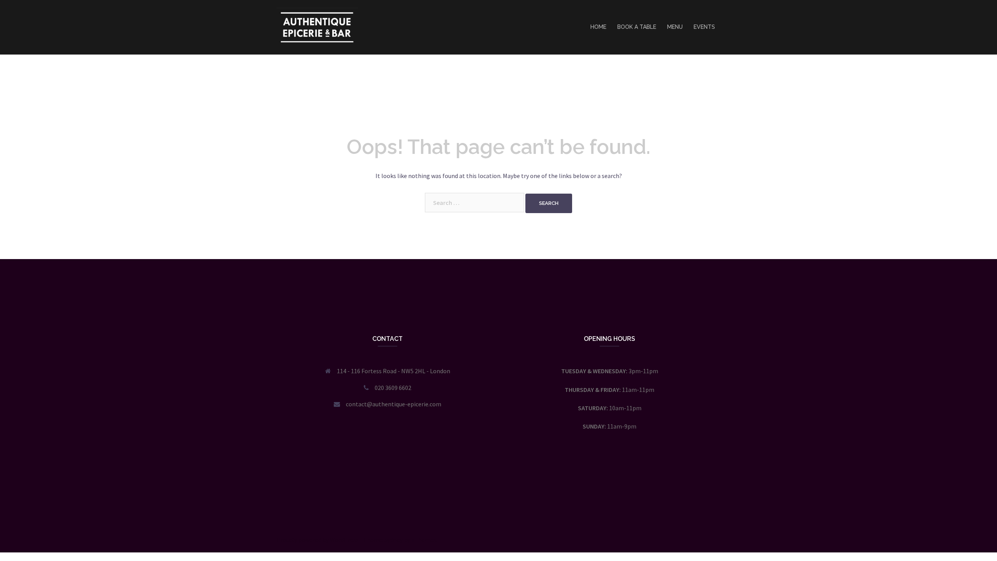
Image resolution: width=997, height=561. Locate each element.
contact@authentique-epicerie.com (393, 404)
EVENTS (704, 27)
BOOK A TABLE (636, 27)
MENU (675, 27)
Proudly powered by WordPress (318, 539)
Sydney (393, 539)
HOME (598, 27)
